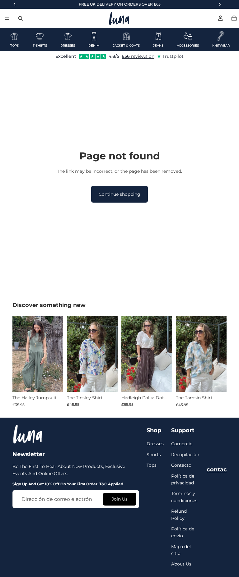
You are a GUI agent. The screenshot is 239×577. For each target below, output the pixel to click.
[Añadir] (108, 382)
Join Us (120, 499)
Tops (152, 465)
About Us (181, 564)
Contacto (181, 465)
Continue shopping (119, 194)
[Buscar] (20, 18)
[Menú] (7, 18)
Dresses (155, 443)
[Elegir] (53, 382)
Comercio (182, 443)
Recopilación (185, 454)
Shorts (154, 454)
